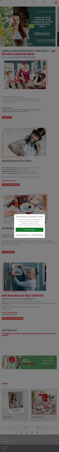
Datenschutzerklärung (38, 235)
